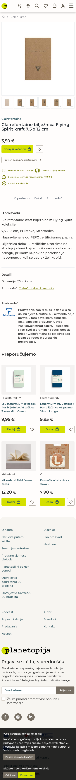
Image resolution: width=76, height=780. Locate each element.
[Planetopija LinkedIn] (31, 717)
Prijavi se (65, 690)
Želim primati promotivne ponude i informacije (33, 701)
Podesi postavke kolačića (19, 757)
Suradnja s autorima (15, 548)
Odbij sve (10, 775)
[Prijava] (63, 6)
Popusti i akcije (12, 619)
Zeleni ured (18, 17)
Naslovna (50, 544)
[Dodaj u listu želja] (39, 149)
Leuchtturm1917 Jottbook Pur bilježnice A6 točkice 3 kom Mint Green (18, 407)
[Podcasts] (28, 6)
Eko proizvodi (53, 537)
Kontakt (49, 626)
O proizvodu (22, 198)
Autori (48, 612)
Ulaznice (50, 530)
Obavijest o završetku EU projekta (16, 595)
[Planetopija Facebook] (5, 717)
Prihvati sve (26, 775)
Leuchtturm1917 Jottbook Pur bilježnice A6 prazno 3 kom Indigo (57, 407)
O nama (7, 530)
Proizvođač (54, 198)
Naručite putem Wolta (12, 539)
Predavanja (9, 626)
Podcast (7, 612)
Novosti (6, 633)
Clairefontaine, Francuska (36, 288)
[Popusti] (19, 6)
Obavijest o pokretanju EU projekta (11, 581)
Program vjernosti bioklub (14, 557)
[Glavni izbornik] (71, 6)
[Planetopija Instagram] (18, 717)
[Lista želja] (45, 6)
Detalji (38, 198)
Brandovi (50, 619)
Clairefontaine (11, 119)
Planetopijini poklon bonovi (15, 568)
